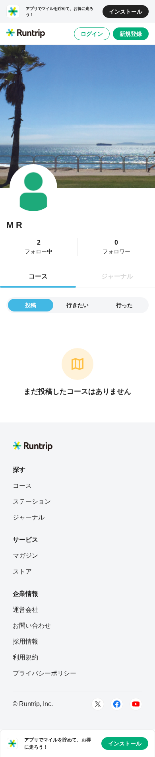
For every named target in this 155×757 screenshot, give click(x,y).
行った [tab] (124, 305)
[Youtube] (136, 704)
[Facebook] (116, 704)
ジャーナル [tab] (117, 276)
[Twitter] (97, 704)
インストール (125, 11)
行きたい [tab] (77, 305)
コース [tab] (38, 276)
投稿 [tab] (30, 305)
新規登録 (131, 34)
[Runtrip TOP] (25, 34)
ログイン (92, 34)
